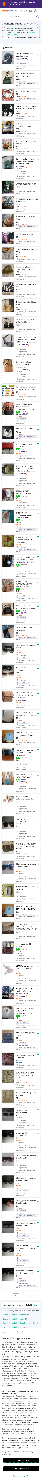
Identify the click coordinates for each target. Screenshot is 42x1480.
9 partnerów (23, 1378)
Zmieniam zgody (21, 1476)
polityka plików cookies (10, 1452)
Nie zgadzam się (23, 1468)
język (21, 1331)
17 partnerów (15, 1376)
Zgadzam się (23, 1460)
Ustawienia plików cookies (30, 1443)
